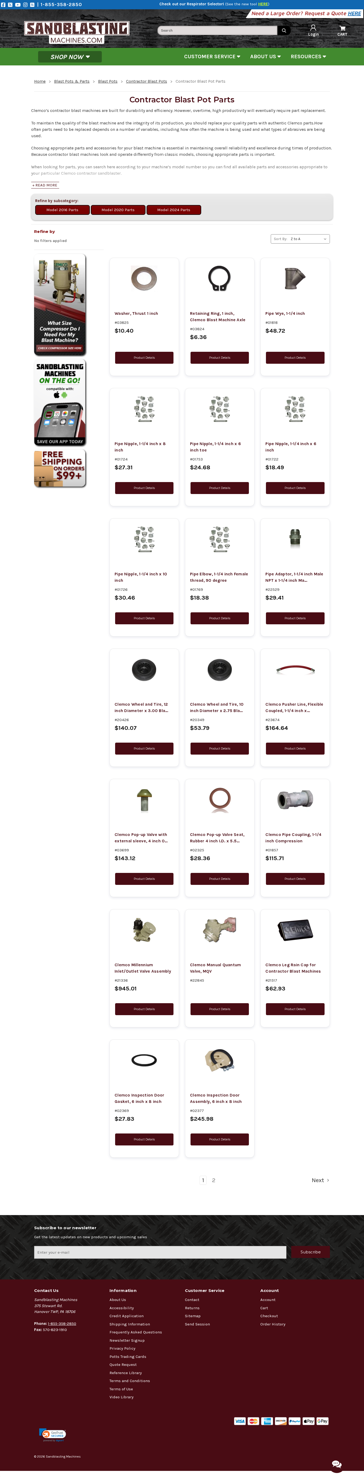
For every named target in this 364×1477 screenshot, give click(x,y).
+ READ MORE (44, 185)
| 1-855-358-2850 (59, 4)
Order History (272, 1324)
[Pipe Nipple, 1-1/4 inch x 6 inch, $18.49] (295, 409)
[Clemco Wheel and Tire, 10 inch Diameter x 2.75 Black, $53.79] (219, 669)
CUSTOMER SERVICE (210, 56)
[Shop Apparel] (69, 402)
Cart (264, 1308)
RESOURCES (307, 56)
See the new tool (247, 4)
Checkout (269, 1315)
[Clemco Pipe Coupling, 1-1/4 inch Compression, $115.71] (295, 800)
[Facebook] (4, 4)
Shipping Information (130, 1324)
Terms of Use (121, 1389)
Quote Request (123, 1364)
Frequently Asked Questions (136, 1332)
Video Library (122, 1397)
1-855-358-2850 (62, 1323)
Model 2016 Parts (62, 209)
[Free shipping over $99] (69, 468)
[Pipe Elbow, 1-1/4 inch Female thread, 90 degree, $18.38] (219, 539)
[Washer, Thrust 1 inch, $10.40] (144, 279)
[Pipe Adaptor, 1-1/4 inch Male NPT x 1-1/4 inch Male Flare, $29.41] (295, 539)
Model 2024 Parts (173, 209)
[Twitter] (11, 4)
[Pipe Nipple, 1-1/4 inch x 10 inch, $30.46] (144, 539)
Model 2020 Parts (118, 209)
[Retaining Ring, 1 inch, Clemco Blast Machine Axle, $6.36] (219, 279)
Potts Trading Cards (128, 1356)
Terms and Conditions (130, 1380)
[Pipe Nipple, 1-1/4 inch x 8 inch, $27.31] (144, 409)
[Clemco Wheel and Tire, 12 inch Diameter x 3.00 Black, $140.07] (144, 669)
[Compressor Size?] (69, 304)
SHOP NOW (67, 56)
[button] (53, 1435)
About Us (118, 1299)
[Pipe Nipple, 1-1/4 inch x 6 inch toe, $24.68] (219, 409)
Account (268, 1299)
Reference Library (126, 1372)
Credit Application (127, 1315)
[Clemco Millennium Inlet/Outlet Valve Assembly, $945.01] (144, 930)
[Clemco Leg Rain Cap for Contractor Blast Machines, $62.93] (295, 930)
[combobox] (217, 30)
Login (313, 34)
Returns (192, 1308)
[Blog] (33, 4)
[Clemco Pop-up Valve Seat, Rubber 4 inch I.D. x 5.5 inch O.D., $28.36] (219, 800)
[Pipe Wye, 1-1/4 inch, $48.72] (295, 279)
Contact (192, 1299)
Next (318, 1180)
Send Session (197, 1324)
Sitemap (193, 1315)
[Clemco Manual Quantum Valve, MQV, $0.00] (219, 930)
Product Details (144, 357)
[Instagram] (26, 4)
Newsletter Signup (127, 1340)
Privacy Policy (122, 1348)
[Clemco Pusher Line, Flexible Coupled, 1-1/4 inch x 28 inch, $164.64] (295, 669)
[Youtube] (19, 4)
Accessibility (122, 1308)
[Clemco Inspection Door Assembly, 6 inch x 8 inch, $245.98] (219, 1060)
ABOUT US (263, 56)
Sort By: (280, 239)
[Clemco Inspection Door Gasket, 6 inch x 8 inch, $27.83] (144, 1060)
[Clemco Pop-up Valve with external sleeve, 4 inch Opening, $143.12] (144, 800)
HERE (355, 13)
